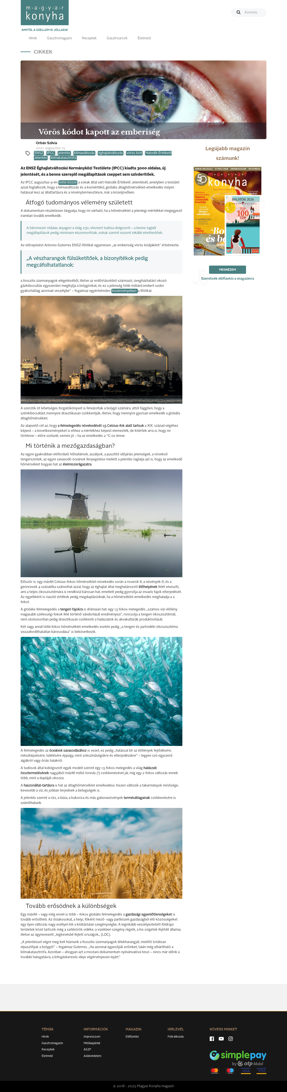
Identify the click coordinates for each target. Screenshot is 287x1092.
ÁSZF (87, 1049)
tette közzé (68, 182)
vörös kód (134, 153)
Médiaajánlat (92, 1043)
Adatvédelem (92, 1056)
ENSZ (38, 153)
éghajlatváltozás (110, 153)
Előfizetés (132, 1036)
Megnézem (227, 269)
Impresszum (92, 1036)
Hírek (33, 38)
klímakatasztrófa (63, 158)
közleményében (124, 291)
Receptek (89, 38)
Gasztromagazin (59, 38)
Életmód (144, 38)
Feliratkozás (176, 1036)
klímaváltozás (84, 153)
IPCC (51, 153)
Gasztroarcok (117, 38)
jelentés (64, 153)
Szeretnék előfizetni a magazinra (227, 279)
